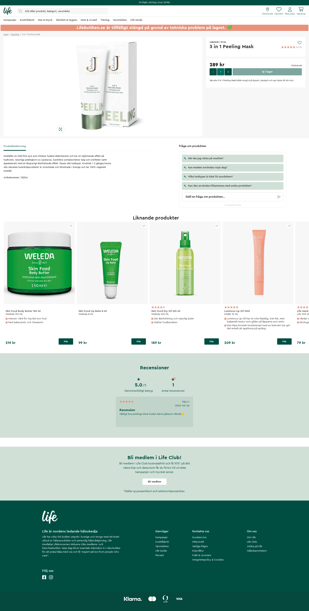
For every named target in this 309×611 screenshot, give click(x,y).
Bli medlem (154, 481)
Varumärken (162, 546)
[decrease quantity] (213, 71)
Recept (159, 555)
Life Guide (161, 551)
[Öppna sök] (62, 11)
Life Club (252, 542)
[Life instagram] (51, 581)
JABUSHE (214, 42)
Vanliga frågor (200, 546)
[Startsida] (8, 11)
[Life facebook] (44, 581)
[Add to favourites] (299, 42)
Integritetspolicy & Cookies (208, 560)
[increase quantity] (228, 71)
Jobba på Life (254, 546)
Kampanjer (161, 537)
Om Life (251, 537)
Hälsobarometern (257, 551)
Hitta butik (198, 542)
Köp (66, 341)
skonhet (15, 34)
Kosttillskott (162, 542)
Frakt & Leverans (201, 555)
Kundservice (199, 537)
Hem (6, 34)
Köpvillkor (198, 551)
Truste (238, 205)
